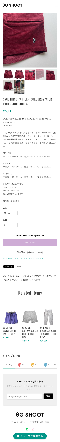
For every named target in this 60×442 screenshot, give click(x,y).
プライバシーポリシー (18, 422)
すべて (9, 365)
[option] (30, 40)
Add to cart (30, 242)
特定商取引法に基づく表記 (40, 422)
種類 (5, 208)
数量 (5, 220)
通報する (20, 267)
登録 (48, 396)
